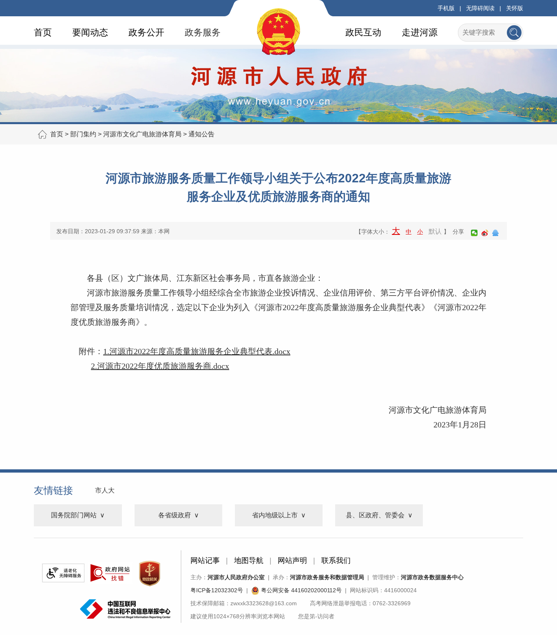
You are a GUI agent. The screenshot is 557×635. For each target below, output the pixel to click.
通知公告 (201, 134)
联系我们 (336, 560)
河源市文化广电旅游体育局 (142, 134)
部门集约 (83, 134)
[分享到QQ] (495, 233)
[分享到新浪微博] (485, 233)
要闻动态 (90, 32)
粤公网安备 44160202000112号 (300, 590)
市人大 (105, 490)
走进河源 (420, 32)
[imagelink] (63, 573)
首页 (43, 32)
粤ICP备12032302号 (216, 590)
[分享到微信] (474, 233)
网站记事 (205, 560)
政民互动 (363, 32)
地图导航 (248, 560)
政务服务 (203, 32)
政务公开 (146, 32)
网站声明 (292, 560)
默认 (435, 231)
